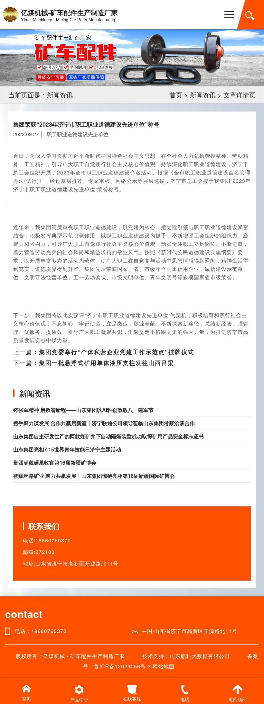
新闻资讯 (203, 94)
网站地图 (163, 666)
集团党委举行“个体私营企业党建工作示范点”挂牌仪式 (116, 352)
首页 (175, 94)
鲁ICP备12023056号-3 (122, 666)
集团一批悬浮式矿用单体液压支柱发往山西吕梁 (106, 363)
